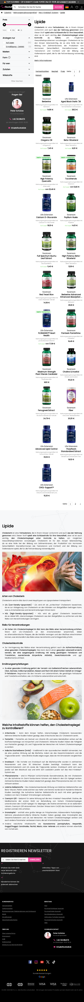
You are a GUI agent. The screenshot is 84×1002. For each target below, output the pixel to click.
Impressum (6, 936)
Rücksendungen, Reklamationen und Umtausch (19, 911)
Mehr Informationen (43, 60)
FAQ (45, 906)
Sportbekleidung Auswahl (53, 914)
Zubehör (7, 12)
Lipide (62, 12)
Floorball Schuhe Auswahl (53, 920)
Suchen (58, 7)
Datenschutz (6, 942)
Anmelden (35, 860)
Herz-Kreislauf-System (48, 12)
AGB (3, 939)
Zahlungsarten (7, 908)
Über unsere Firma (8, 933)
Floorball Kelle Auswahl (52, 911)
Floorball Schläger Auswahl (54, 908)
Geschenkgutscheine (9, 920)
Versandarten (7, 906)
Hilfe (45, 923)
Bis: (13, 30)
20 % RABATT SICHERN (66, 2)
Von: (5, 30)
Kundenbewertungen (42, 973)
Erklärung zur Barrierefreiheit (12, 945)
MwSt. (4, 914)
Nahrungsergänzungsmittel (25, 12)
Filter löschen (17, 81)
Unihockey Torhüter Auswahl (54, 917)
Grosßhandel (7, 917)
